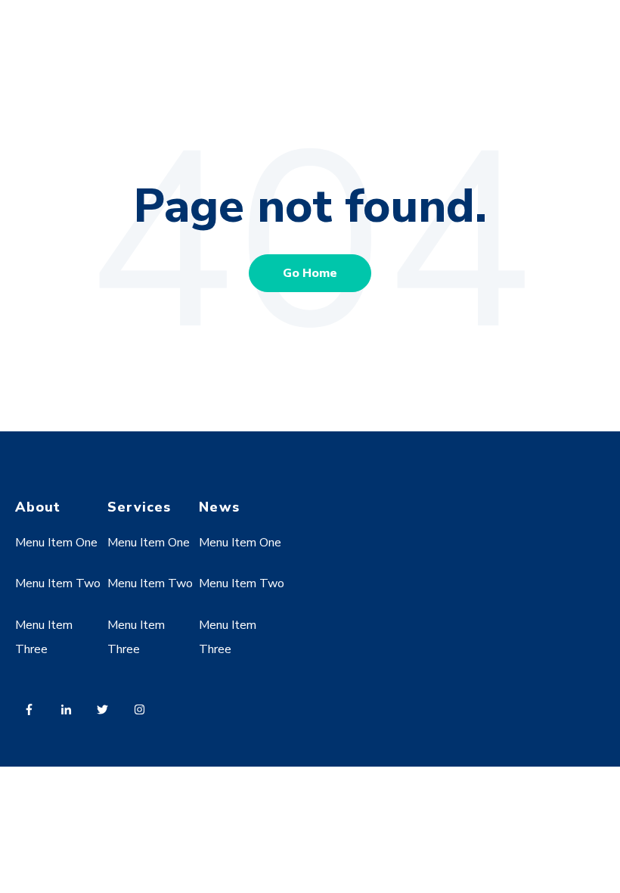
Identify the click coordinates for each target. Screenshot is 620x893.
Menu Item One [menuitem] (56, 542)
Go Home (310, 273)
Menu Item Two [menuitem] (58, 583)
